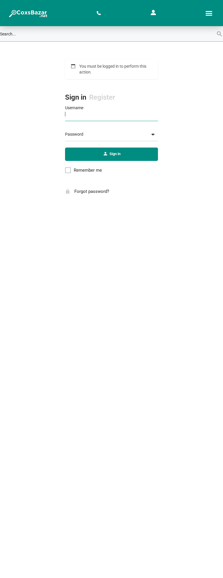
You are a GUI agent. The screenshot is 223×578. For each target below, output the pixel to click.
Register (102, 97)
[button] (209, 13)
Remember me (88, 170)
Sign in (75, 97)
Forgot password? (91, 191)
